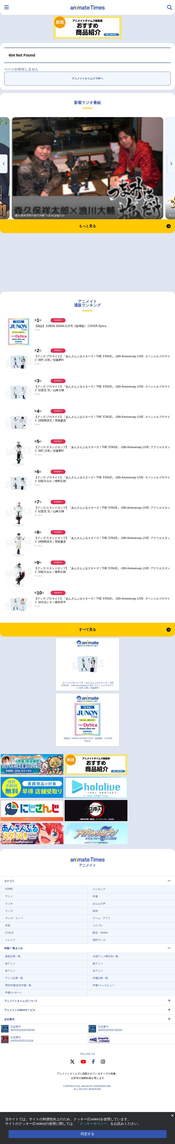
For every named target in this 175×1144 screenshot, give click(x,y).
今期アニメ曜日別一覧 (105, 956)
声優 (95, 896)
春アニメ (10, 963)
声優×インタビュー (104, 985)
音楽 (7, 925)
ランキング (99, 889)
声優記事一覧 (100, 978)
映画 (95, 910)
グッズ (9, 910)
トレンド (10, 939)
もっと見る (87, 226)
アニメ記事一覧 (14, 978)
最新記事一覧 (12, 956)
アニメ (9, 896)
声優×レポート (13, 992)
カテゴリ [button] (9, 881)
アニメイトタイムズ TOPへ (87, 78)
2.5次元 (9, 932)
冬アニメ (98, 970)
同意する (87, 1134)
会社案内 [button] (9, 1019)
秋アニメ (10, 970)
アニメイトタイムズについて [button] (21, 1001)
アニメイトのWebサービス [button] (19, 1010)
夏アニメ (98, 963)
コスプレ (98, 925)
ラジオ (9, 903)
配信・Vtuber (100, 932)
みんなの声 (99, 903)
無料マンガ (99, 939)
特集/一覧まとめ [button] (13, 948)
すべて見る (87, 629)
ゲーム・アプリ (102, 918)
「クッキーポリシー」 (93, 1123)
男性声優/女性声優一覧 (18, 985)
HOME (9, 888)
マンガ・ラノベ (14, 918)
